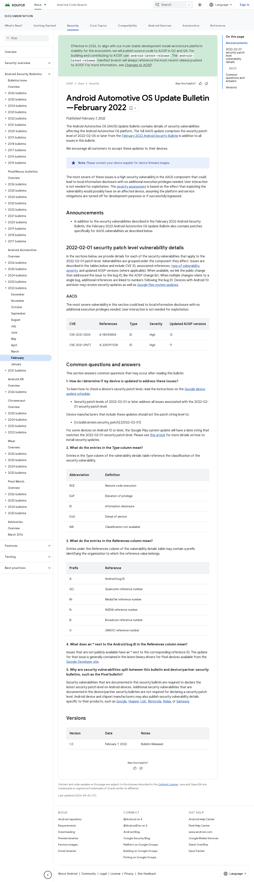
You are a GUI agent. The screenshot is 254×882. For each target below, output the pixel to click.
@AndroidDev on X (135, 825)
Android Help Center (202, 819)
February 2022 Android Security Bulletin (150, 136)
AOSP (69, 83)
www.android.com (200, 832)
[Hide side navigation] (48, 875)
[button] (23, 63)
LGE (143, 701)
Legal (103, 873)
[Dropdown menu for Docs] (46, 5)
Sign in (244, 5)
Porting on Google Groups (139, 857)
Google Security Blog (136, 838)
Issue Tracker (197, 851)
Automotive (191, 25)
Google (121, 701)
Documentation (19, 16)
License (115, 873)
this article (157, 435)
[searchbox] (27, 38)
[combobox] (173, 4)
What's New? (13, 25)
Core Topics (98, 25)
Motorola (154, 701)
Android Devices (160, 25)
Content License (168, 784)
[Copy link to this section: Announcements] (108, 213)
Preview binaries (68, 838)
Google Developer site (82, 662)
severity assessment (131, 187)
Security (73, 25)
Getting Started (45, 25)
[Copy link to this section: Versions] (90, 718)
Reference (217, 25)
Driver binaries (67, 851)
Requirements (67, 825)
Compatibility (127, 25)
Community (88, 873)
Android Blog (131, 832)
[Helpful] (200, 84)
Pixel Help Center (199, 825)
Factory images (68, 844)
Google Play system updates (157, 285)
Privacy (129, 873)
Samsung (182, 701)
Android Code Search (72, 5)
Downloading (66, 832)
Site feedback (147, 873)
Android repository (70, 819)
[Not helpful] (206, 84)
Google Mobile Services (203, 838)
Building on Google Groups (140, 851)
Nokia (167, 701)
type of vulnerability (185, 266)
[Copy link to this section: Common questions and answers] (144, 365)
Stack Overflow (198, 844)
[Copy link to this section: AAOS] (81, 296)
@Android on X (132, 819)
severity (72, 271)
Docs (37, 5)
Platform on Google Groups (140, 844)
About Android (67, 873)
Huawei (133, 701)
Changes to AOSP (138, 65)
